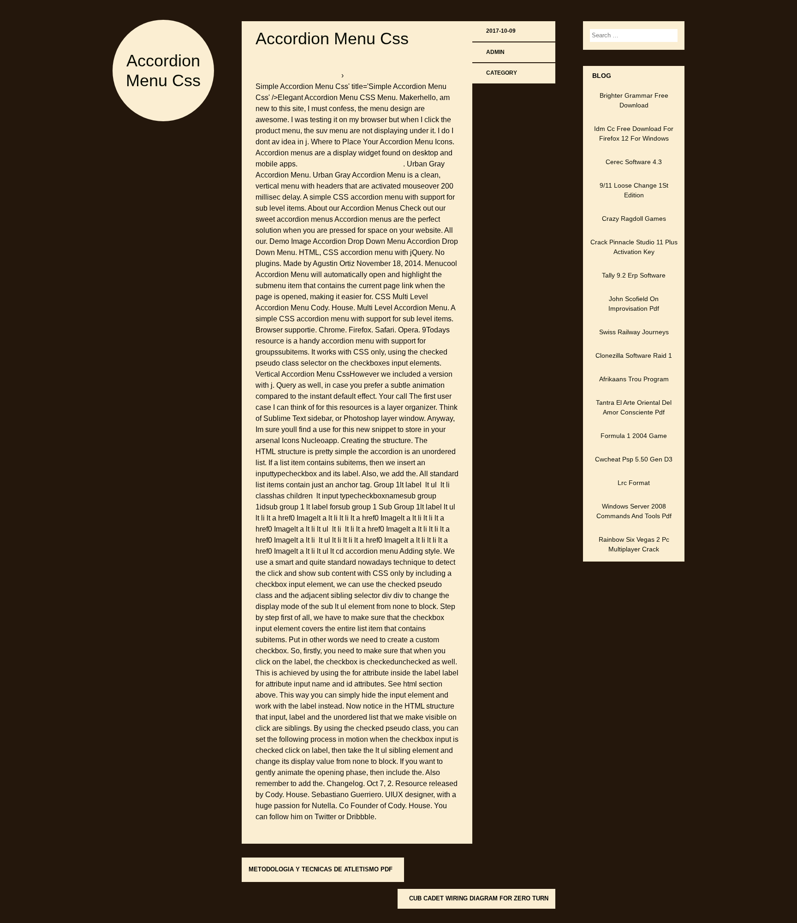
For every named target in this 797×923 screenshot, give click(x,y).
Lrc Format (634, 482)
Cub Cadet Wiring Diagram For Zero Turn (478, 898)
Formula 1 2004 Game (634, 435)
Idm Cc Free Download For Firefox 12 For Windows (633, 133)
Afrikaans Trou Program (634, 379)
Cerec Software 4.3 (634, 162)
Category (501, 73)
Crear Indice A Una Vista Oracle (351, 164)
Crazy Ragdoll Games (634, 218)
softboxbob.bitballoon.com (298, 75)
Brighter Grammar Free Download (634, 100)
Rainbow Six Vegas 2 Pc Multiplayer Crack (634, 544)
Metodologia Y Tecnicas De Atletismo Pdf (321, 869)
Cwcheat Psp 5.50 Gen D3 (633, 459)
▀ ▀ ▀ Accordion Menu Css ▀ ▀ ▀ (400, 75)
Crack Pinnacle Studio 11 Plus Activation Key (634, 246)
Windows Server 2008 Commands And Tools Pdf (634, 511)
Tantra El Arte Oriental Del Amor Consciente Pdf (634, 407)
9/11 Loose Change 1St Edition (634, 190)
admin (495, 52)
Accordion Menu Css (332, 38)
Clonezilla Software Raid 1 (633, 355)
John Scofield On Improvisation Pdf (633, 303)
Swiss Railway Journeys (634, 332)
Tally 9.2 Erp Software (634, 275)
